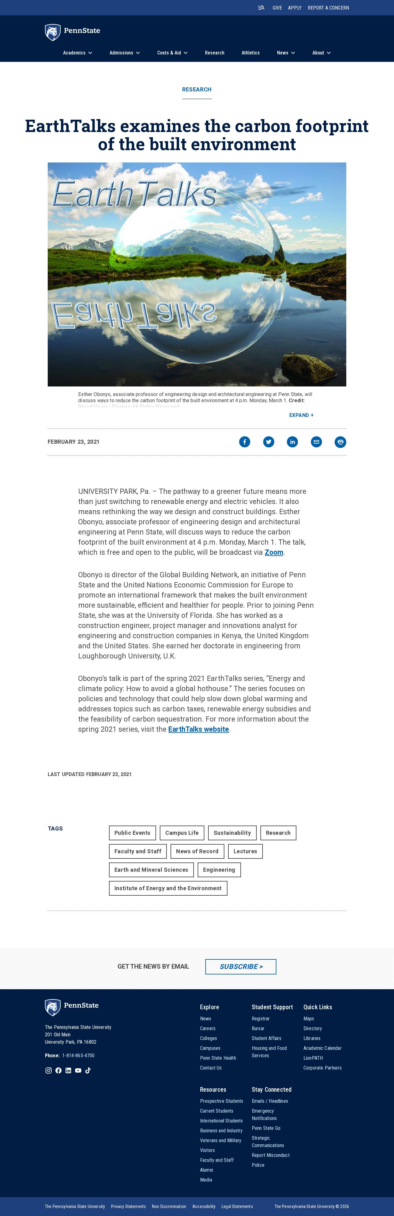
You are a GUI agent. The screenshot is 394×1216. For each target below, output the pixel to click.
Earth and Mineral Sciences (151, 869)
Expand (299, 415)
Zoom (274, 552)
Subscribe (238, 966)
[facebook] (244, 442)
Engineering (219, 869)
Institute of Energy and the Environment (168, 888)
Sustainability (232, 833)
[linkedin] (292, 442)
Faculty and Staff (138, 851)
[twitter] (268, 442)
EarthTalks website (198, 729)
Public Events (133, 833)
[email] (316, 442)
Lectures (245, 851)
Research (196, 89)
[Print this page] (340, 442)
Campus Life (182, 833)
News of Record (197, 851)
